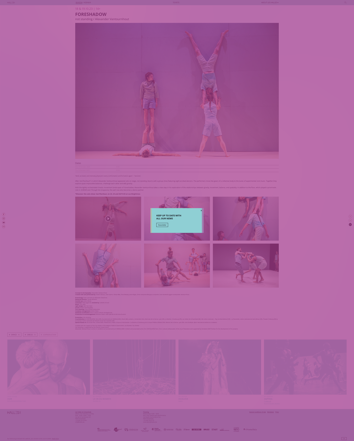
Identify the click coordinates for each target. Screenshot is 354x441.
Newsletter (162, 225)
